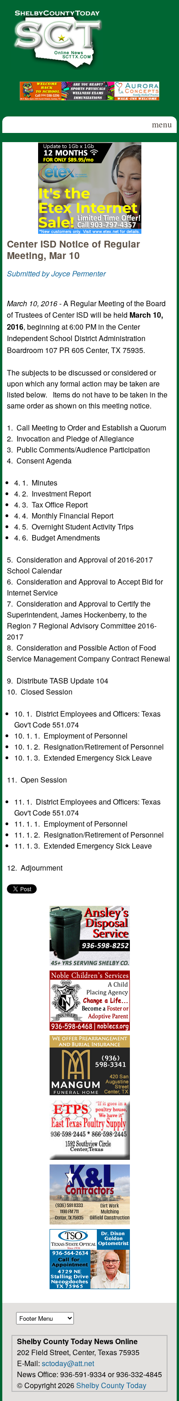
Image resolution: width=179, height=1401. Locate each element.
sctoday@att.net (68, 1363)
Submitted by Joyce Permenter (56, 273)
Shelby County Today (111, 1385)
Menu (162, 124)
